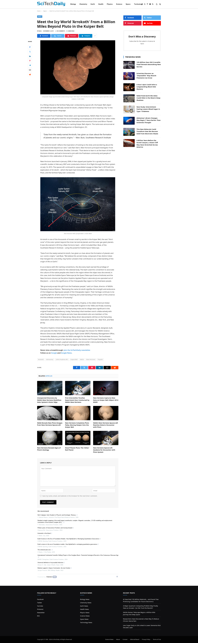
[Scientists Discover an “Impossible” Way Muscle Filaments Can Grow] (129, 76)
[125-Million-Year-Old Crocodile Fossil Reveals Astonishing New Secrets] (129, 65)
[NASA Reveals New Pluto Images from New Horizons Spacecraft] (49, 413)
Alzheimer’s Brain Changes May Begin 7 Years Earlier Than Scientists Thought (149, 120)
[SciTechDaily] (51, 4)
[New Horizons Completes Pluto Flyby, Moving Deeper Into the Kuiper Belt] (77, 413)
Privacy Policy (146, 639)
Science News (85, 616)
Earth (93, 4)
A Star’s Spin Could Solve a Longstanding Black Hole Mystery (147, 87)
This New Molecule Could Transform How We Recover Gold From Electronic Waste (147, 131)
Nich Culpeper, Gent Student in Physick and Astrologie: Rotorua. (57, 515)
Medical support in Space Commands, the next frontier (54, 568)
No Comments (61, 31)
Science (119, 4)
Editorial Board (134, 639)
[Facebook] (30, 47)
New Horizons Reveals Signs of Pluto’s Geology (49, 449)
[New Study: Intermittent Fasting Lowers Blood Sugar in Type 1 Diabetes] (129, 109)
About (118, 639)
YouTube (40, 606)
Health (100, 4)
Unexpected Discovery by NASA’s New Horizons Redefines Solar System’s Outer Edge (49, 400)
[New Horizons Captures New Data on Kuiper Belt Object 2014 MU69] (105, 388)
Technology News (86, 622)
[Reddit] (30, 74)
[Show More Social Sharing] (95, 36)
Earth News (84, 606)
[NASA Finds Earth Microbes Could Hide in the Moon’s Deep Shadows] (129, 98)
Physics (110, 4)
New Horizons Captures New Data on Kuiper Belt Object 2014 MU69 (105, 400)
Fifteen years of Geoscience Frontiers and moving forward (55, 528)
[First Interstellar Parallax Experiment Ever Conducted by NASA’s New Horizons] (77, 388)
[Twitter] (30, 52)
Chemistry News (85, 603)
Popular (100, 359)
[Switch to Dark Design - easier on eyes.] (157, 4)
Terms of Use (157, 639)
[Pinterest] (30, 61)
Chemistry (83, 4)
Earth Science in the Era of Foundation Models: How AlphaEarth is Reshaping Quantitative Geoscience (68, 539)
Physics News (84, 613)
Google (54, 353)
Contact (125, 639)
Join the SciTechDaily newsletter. (77, 350)
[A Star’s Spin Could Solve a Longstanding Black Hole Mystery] (129, 87)
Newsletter (41, 613)
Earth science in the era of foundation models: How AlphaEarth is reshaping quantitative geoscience (67, 544)
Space (128, 4)
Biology (73, 4)
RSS (38, 616)
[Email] (30, 70)
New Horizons (90, 359)
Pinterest (40, 609)
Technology (138, 4)
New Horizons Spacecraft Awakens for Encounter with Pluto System (104, 450)
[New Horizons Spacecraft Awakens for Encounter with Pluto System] (105, 438)
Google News (66, 353)
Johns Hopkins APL (62, 359)
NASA (82, 359)
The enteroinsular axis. (44, 550)
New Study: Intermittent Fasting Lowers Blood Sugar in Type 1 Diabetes (148, 109)
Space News (84, 619)
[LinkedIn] (30, 56)
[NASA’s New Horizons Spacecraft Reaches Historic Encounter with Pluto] (105, 413)
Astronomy (49, 359)
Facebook (40, 599)
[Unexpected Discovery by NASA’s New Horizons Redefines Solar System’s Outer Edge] (49, 388)
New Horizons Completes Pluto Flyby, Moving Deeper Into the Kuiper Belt (77, 425)
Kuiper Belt (74, 359)
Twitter (39, 603)
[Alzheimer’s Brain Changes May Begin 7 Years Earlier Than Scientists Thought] (129, 121)
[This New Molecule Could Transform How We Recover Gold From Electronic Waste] (129, 132)
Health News (84, 609)
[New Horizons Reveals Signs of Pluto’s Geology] (49, 438)
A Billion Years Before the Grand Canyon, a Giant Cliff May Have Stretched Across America (147, 143)
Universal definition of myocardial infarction (50, 562)
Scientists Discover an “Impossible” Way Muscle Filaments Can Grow (146, 75)
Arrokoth (41, 359)
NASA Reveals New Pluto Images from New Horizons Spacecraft (49, 424)
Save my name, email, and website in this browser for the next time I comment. (69, 496)
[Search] (160, 4)
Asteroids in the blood (44, 533)
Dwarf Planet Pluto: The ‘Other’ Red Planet (77, 449)
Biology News (84, 599)
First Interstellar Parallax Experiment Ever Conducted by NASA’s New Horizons (77, 400)
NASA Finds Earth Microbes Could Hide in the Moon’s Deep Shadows (148, 98)
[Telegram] (30, 65)
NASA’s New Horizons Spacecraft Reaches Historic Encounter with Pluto (105, 425)
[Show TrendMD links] (117, 576)
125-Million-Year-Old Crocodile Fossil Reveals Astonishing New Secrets (149, 64)
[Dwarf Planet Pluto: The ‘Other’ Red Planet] (77, 438)
